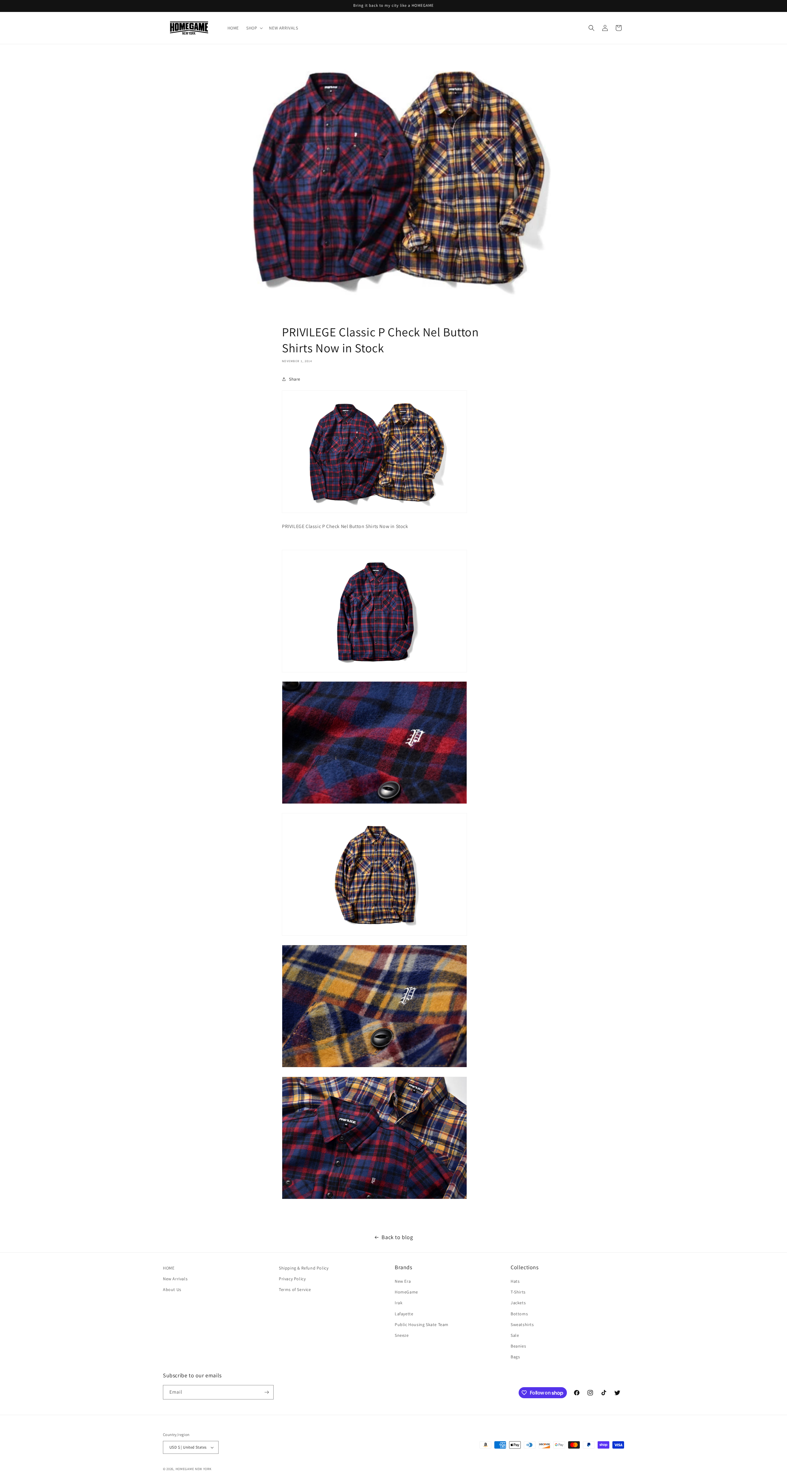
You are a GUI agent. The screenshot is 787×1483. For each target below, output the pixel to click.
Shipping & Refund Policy (303, 1268)
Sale (515, 1335)
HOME (168, 1268)
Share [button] (294, 379)
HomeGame (406, 1292)
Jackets (518, 1303)
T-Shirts (518, 1292)
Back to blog (397, 1237)
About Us (172, 1289)
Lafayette (404, 1314)
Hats (515, 1281)
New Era (403, 1281)
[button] (254, 28)
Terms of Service (295, 1289)
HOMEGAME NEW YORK (194, 1469)
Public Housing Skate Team (422, 1324)
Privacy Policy (292, 1278)
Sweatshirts (522, 1324)
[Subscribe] (266, 1392)
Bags (515, 1357)
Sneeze (402, 1335)
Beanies (518, 1346)
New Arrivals (175, 1278)
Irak (398, 1303)
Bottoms (519, 1314)
